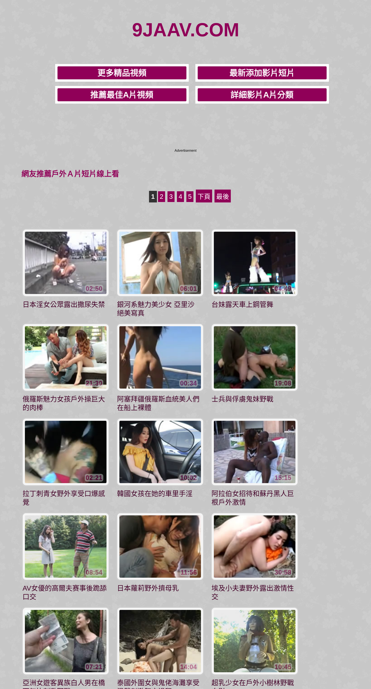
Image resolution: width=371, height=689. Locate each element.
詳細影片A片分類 (262, 94)
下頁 (204, 196)
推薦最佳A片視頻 (121, 94)
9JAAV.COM (185, 29)
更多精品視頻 (121, 72)
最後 (222, 196)
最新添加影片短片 (262, 72)
